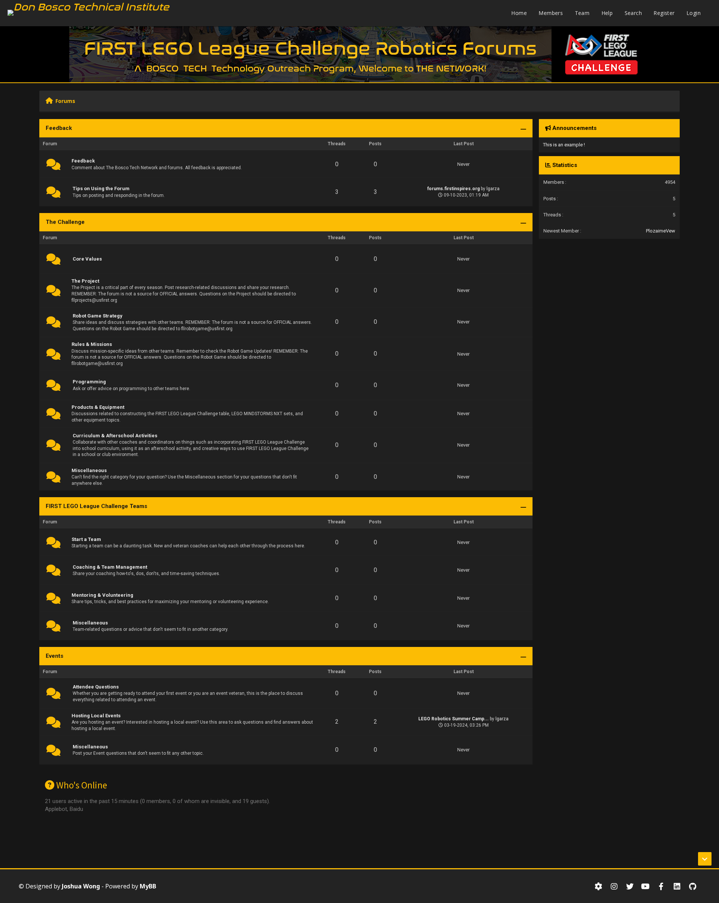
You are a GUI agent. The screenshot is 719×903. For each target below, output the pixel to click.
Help (607, 12)
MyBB (148, 886)
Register (663, 12)
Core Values (87, 259)
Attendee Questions (96, 687)
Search (633, 12)
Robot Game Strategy (97, 316)
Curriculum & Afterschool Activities (115, 435)
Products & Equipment (98, 407)
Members (551, 12)
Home (519, 12)
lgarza (493, 188)
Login (693, 12)
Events (54, 656)
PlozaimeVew (660, 231)
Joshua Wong (81, 886)
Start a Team (86, 539)
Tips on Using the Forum (101, 188)
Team (582, 12)
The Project (85, 281)
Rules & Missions (92, 344)
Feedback (59, 128)
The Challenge (65, 222)
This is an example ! (564, 145)
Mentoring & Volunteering (102, 595)
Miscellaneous (89, 470)
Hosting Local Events (96, 715)
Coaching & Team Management (110, 567)
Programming (89, 381)
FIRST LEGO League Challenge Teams (96, 506)
